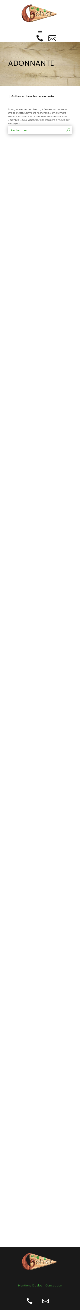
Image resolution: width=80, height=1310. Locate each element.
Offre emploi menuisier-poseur (36, 1050)
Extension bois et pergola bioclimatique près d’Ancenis (39, 356)
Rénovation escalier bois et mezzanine (38, 1127)
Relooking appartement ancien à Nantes (36, 1203)
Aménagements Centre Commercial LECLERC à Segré (35, 196)
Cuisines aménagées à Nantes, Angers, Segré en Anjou (37, 817)
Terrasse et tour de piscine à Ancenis (32, 512)
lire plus (17, 208)
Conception (53, 1285)
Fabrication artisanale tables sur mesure (36, 739)
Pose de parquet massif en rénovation (39, 973)
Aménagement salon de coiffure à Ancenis (36, 435)
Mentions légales (30, 1285)
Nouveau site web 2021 (34, 663)
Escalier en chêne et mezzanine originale (33, 588)
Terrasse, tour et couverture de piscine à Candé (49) (37, 276)
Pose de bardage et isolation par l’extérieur (37, 896)
